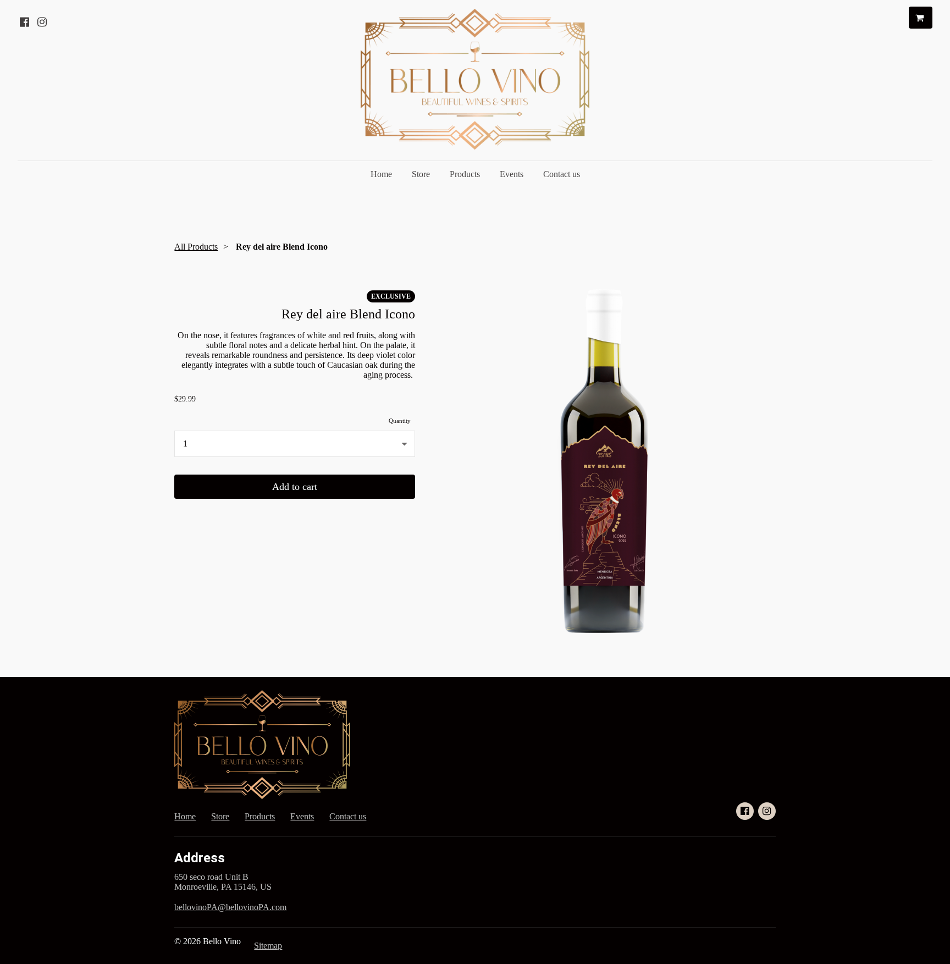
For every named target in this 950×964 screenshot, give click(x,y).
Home (381, 174)
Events (511, 174)
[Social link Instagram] (42, 22)
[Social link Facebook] (24, 22)
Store (421, 174)
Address (199, 858)
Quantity (400, 420)
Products (465, 174)
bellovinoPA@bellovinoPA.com (230, 907)
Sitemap (268, 945)
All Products (196, 246)
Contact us (561, 174)
